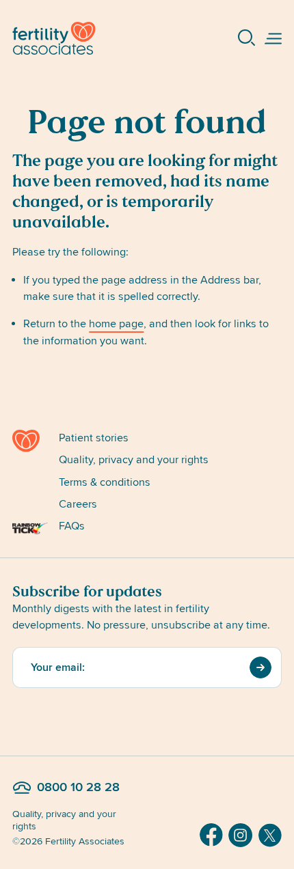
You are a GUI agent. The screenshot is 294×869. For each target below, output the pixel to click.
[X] (270, 835)
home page (116, 324)
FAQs (72, 526)
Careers (78, 504)
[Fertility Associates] (30, 441)
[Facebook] (211, 834)
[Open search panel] (246, 38)
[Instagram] (240, 835)
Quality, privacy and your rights (134, 460)
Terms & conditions (104, 482)
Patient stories (94, 438)
